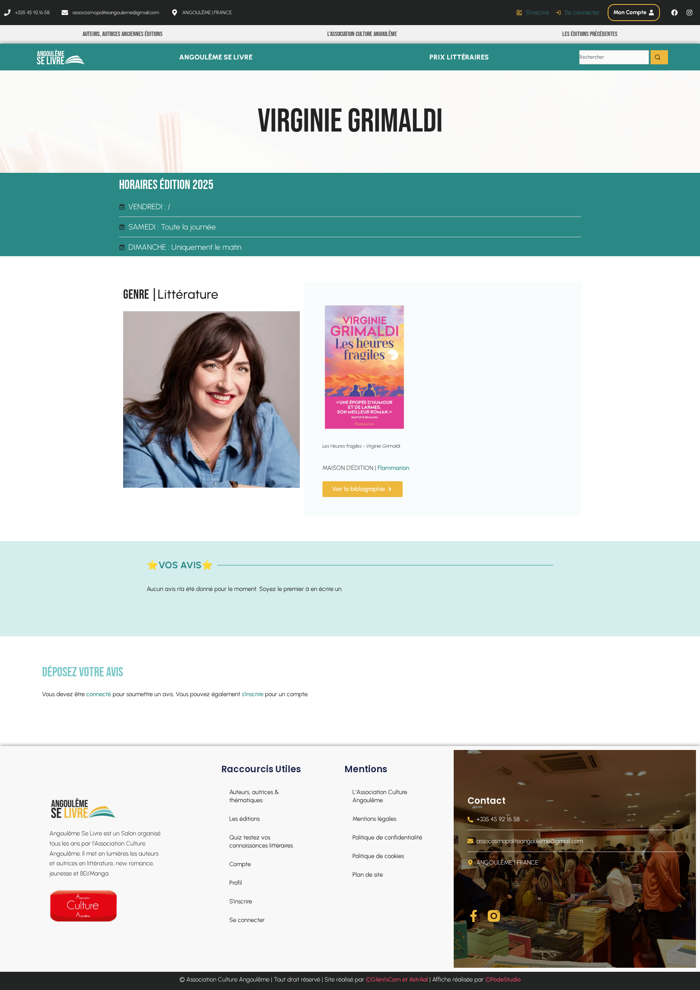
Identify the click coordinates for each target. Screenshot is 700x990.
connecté (98, 694)
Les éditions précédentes (589, 34)
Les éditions (244, 818)
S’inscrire (240, 901)
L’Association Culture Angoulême (362, 34)
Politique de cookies (378, 856)
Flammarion (393, 468)
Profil (235, 882)
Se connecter (247, 920)
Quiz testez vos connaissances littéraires (261, 841)
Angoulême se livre (215, 57)
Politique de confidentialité (387, 837)
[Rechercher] (659, 57)
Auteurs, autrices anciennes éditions (122, 34)
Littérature (188, 294)
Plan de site (367, 874)
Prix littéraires (459, 57)
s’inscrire (252, 694)
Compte (240, 864)
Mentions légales (374, 818)
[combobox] (614, 57)
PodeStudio (506, 979)
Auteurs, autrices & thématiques (254, 796)
